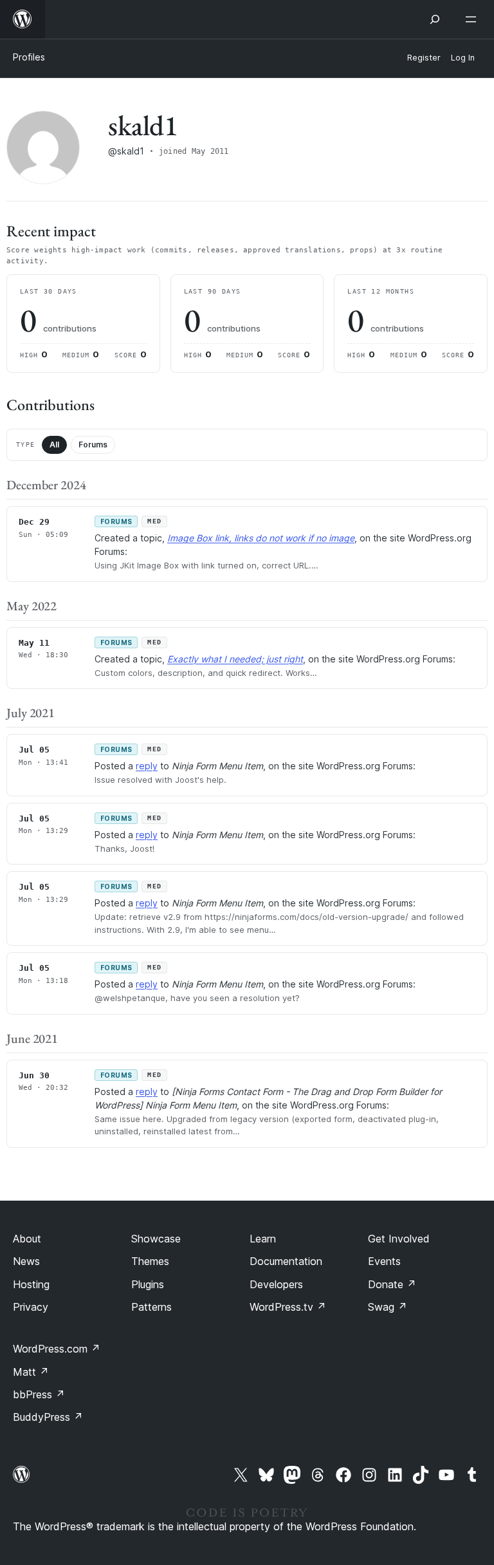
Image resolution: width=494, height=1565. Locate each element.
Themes (150, 1261)
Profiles (29, 57)
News (26, 1261)
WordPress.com (56, 1348)
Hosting (31, 1284)
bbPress (39, 1394)
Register (424, 57)
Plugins (147, 1284)
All (54, 444)
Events (384, 1261)
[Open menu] (473, 19)
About (27, 1238)
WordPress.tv (288, 1306)
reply (147, 765)
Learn (263, 1238)
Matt (31, 1371)
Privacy (30, 1306)
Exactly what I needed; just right (235, 658)
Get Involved (399, 1238)
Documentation (286, 1261)
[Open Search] (435, 19)
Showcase (156, 1238)
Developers (276, 1284)
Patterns (151, 1306)
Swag (387, 1306)
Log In (463, 57)
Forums (92, 444)
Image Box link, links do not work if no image (260, 537)
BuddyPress (48, 1416)
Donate (392, 1284)
